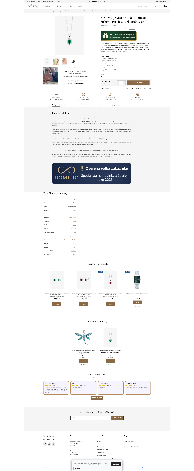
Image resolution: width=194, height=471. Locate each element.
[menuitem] (49, 6)
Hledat (156, 6)
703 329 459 (50, 436)
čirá (71, 228)
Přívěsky (74, 199)
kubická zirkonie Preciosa (69, 240)
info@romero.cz (51, 439)
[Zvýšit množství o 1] (124, 83)
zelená (74, 228)
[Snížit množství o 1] (118, 83)
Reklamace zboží (101, 452)
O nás (98, 444)
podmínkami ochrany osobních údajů (105, 422)
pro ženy (74, 214)
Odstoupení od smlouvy (161, 1)
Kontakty (58, 1)
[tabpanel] (56, 290)
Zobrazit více (97, 398)
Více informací (120, 70)
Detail (57, 304)
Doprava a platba (101, 446)
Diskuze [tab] (77, 105)
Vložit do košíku (138, 82)
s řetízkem (73, 251)
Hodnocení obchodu (48, 1)
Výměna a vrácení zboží (102, 449)
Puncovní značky (31, 1)
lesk (75, 232)
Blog (39, 1)
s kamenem (73, 236)
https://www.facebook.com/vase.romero (45, 444)
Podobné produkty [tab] (129, 105)
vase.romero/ (49, 444)
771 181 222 (53, 444)
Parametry (66, 105)
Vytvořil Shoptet (147, 467)
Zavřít (109, 88)
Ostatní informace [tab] (100, 105)
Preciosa (74, 210)
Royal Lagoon (72, 217)
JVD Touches (127, 444)
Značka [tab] (87, 105)
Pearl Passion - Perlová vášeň (131, 446)
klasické (74, 254)
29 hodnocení (132, 29)
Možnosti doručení (107, 77)
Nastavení (77, 468)
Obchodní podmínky (101, 455)
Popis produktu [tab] (56, 105)
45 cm (74, 247)
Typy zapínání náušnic (129, 441)
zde (107, 465)
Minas (74, 225)
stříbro (74, 221)
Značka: (105, 88)
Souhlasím (116, 464)
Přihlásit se (117, 417)
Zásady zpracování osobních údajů (105, 458)
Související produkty (113, 105)
